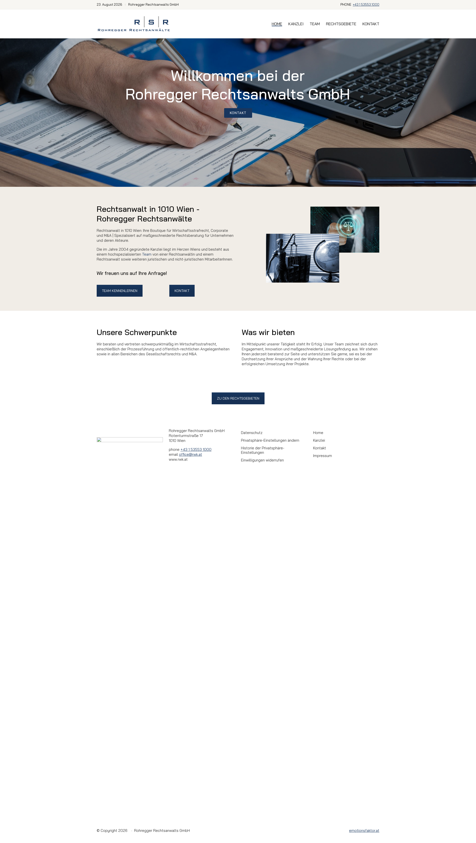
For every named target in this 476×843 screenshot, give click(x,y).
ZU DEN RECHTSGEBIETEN (238, 398)
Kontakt (319, 448)
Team (146, 254)
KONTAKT (182, 291)
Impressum (322, 456)
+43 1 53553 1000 (366, 4)
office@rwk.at (190, 454)
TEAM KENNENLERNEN (119, 291)
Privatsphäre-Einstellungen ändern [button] (270, 440)
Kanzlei (319, 440)
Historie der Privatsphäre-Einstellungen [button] (262, 450)
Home (318, 433)
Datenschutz (252, 433)
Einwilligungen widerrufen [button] (262, 460)
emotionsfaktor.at (364, 830)
